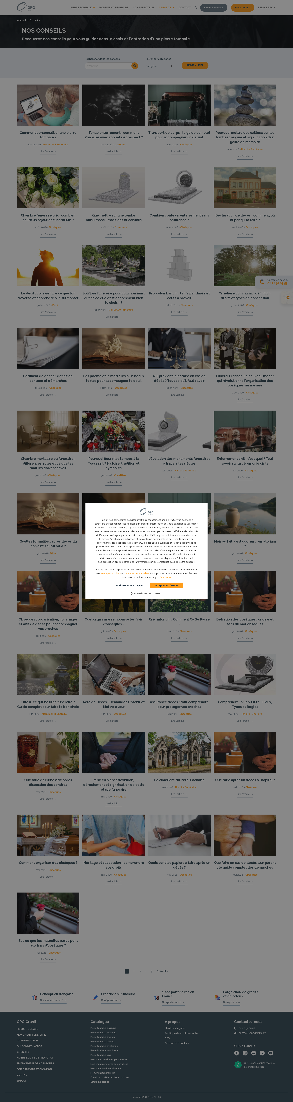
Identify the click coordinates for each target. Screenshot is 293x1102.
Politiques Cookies (111, 573)
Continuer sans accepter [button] (129, 585)
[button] (146, 593)
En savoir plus (166, 577)
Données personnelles (137, 573)
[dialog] (146, 551)
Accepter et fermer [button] (166, 585)
